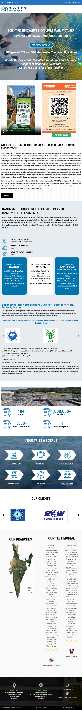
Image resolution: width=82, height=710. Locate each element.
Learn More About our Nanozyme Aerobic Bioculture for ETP (14, 283)
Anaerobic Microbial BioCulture (40, 265)
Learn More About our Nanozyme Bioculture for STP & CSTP (67, 285)
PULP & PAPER (67, 464)
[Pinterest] (76, 2)
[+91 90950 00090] (67, 686)
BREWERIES (40, 464)
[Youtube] (79, 2)
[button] (3, 335)
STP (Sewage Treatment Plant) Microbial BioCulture (67, 267)
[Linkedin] (72, 2)
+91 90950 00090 (67, 690)
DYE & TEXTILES (67, 483)
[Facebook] (66, 2)
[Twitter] (69, 2)
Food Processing (14, 464)
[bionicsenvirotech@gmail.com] (67, 693)
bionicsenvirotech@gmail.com (67, 697)
